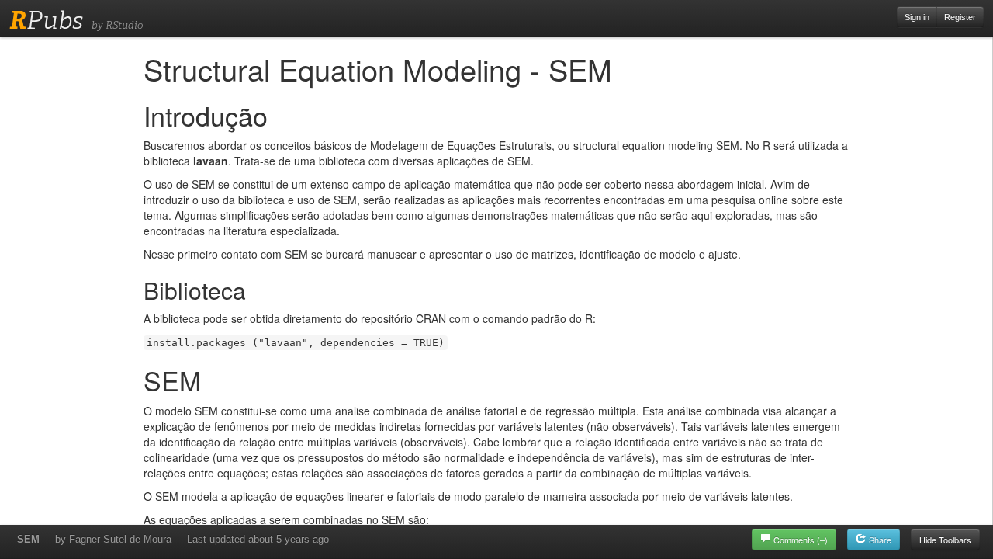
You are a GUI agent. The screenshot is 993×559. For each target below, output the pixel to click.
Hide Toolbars (945, 539)
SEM (28, 539)
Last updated (258, 539)
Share (879, 539)
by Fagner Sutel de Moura (113, 539)
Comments (800, 539)
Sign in (917, 17)
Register (960, 17)
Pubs (46, 20)
